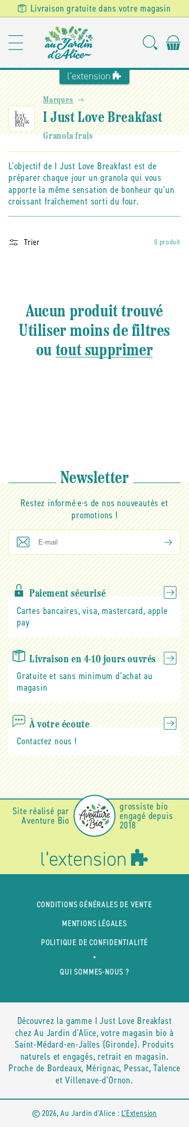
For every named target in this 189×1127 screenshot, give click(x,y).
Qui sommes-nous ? (94, 971)
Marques (58, 100)
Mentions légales (94, 923)
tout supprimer (104, 351)
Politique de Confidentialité (94, 942)
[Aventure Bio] (95, 816)
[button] (15, 42)
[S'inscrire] (159, 541)
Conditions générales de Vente (94, 904)
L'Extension (139, 1113)
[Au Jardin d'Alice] (69, 42)
